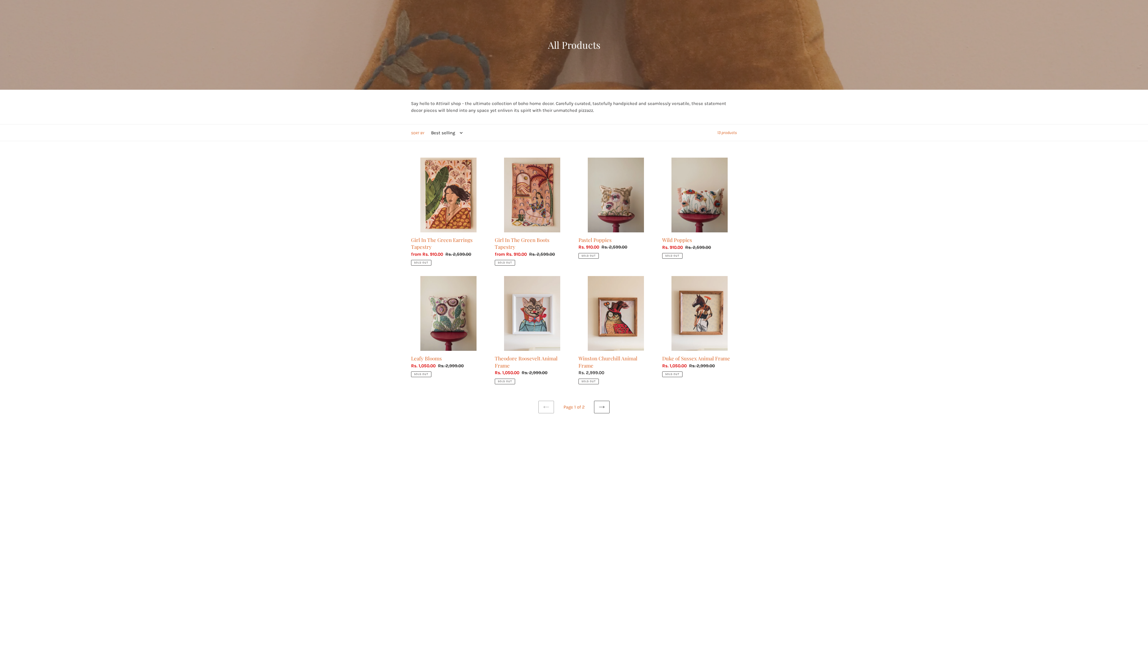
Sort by (418, 133)
